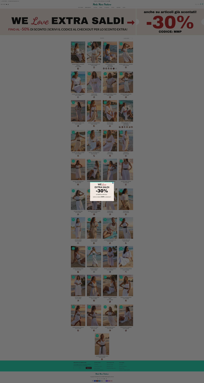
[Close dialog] (113, 183)
